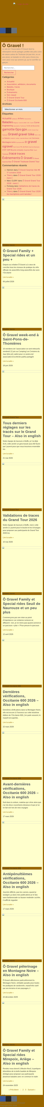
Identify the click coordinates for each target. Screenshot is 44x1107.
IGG (36, 135)
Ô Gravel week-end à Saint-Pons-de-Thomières (21, 339)
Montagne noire (9, 142)
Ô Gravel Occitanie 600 (17, 100)
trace (12, 153)
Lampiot (12, 138)
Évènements (12, 92)
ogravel (7, 146)
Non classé (11, 95)
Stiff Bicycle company (15, 150)
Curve (32, 122)
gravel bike (26, 134)
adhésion (14, 119)
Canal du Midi (23, 122)
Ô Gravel (26, 158)
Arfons (21, 118)
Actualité (10, 81)
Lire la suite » (8, 277)
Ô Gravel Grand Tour (15, 98)
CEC (28, 122)
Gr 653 (29, 130)
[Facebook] (3, 30)
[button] (22, 36)
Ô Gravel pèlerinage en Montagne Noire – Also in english (21, 970)
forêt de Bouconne (33, 126)
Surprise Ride (28, 150)
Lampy (17, 138)
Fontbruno (23, 126)
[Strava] (14, 30)
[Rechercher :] (18, 67)
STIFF (4, 150)
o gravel (31, 142)
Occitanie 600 (20, 142)
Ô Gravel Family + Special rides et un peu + (19, 255)
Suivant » (31, 1090)
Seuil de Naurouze (34, 147)
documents (16, 126)
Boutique (10, 89)
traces (21, 153)
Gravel (13, 134)
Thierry (10, 175)
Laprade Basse (24, 138)
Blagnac (15, 122)
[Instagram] (8, 30)
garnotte (8, 129)
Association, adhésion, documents (21, 84)
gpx (24, 129)
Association (27, 119)
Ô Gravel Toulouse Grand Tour (25, 161)
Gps (18, 129)
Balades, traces (13, 87)
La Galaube (6, 138)
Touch (35, 150)
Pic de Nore (24, 147)
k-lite (39, 135)
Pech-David (16, 147)
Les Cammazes (34, 138)
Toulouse (5, 154)
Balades (7, 122)
